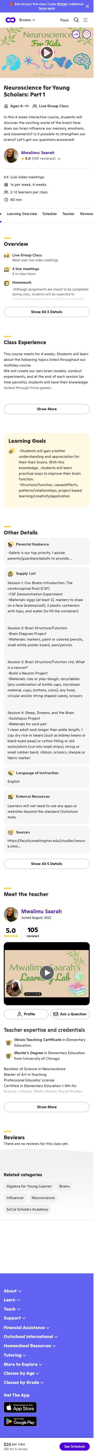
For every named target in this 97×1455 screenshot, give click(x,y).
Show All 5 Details (46, 863)
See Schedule (74, 1446)
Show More (47, 409)
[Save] (87, 34)
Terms (42, 8)
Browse (25, 20)
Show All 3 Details (46, 311)
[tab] (22, 214)
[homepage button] (11, 20)
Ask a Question (73, 1014)
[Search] (76, 20)
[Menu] (85, 19)
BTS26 (62, 4)
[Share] (76, 34)
